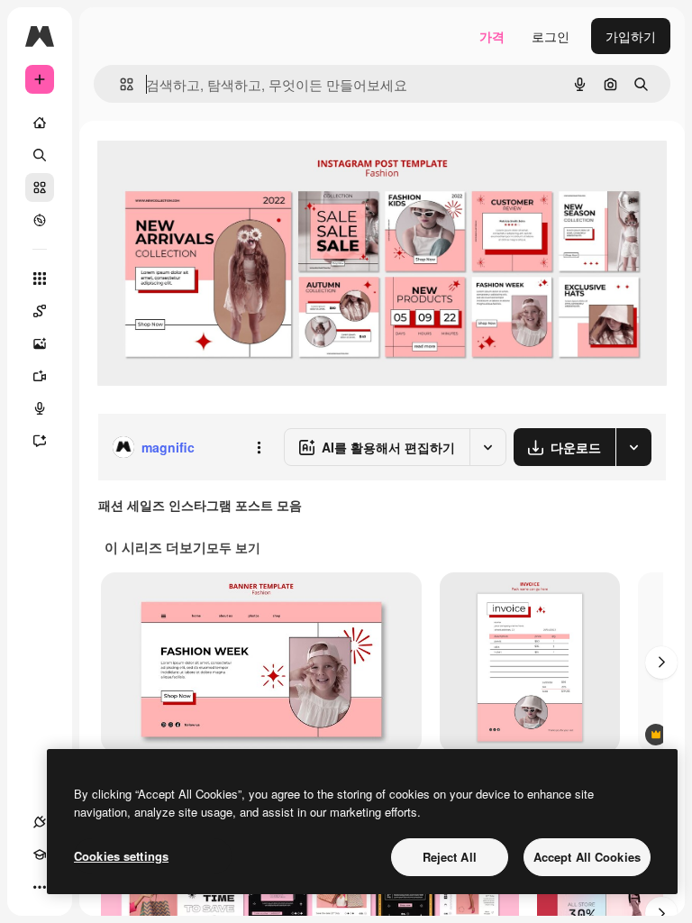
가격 (492, 36)
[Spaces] (39, 311)
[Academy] (39, 854)
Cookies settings (121, 855)
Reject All (450, 856)
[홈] (39, 122)
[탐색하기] (39, 220)
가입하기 (631, 36)
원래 (200, 161)
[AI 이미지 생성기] (39, 343)
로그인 (550, 36)
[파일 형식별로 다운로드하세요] (633, 447)
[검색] (39, 155)
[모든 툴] (39, 278)
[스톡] (39, 187)
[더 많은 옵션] (259, 447)
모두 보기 (233, 547)
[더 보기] (39, 887)
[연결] (39, 822)
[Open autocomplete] (119, 84)
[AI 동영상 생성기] (39, 375)
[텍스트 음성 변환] (39, 408)
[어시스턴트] (39, 440)
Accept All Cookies (587, 856)
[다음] (661, 662)
